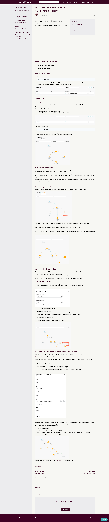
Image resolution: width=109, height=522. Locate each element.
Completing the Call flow (77, 30)
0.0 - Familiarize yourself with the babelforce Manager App (22, 11)
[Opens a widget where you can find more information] (104, 519)
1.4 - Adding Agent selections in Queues (22, 29)
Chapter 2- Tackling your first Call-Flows (56, 7)
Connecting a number (77, 26)
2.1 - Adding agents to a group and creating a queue (22, 35)
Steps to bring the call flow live (79, 24)
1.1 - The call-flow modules (20, 20)
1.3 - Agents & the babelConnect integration (22, 25)
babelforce (37, 7)
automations (38, 466)
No (50, 477)
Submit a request (86, 2)
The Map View (75, 28)
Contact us (65, 509)
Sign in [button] (93, 2)
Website (63, 2)
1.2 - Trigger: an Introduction (21, 22)
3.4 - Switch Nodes (39, 473)
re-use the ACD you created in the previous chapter (56, 230)
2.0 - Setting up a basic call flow (22, 32)
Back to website (18, 517)
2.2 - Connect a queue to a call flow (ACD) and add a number (21, 39)
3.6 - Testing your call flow (89, 473)
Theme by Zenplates (89, 517)
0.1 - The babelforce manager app (22, 14)
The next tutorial (60, 460)
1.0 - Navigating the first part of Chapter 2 (21, 17)
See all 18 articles (17, 42)
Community (69, 2)
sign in (39, 494)
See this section (39, 357)
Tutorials (43, 7)
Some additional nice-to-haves (79, 32)
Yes (47, 477)
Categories (76, 2)
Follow (93, 15)
